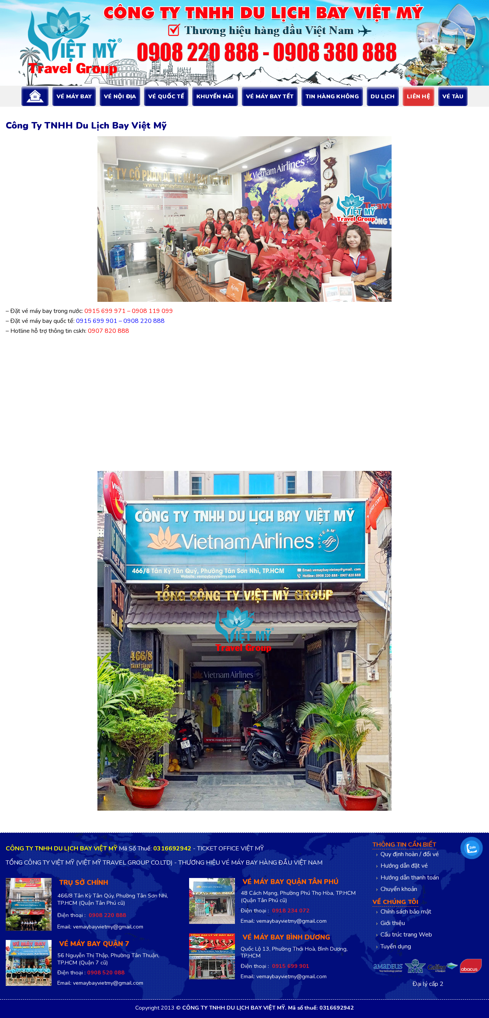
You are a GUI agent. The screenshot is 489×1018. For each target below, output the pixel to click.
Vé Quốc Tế (166, 96)
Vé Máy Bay (74, 96)
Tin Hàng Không (332, 96)
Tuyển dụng (396, 946)
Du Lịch (383, 96)
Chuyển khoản (399, 889)
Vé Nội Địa (120, 96)
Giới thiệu (393, 923)
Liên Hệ (418, 96)
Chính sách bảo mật (406, 911)
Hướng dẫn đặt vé (404, 866)
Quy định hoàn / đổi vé (410, 854)
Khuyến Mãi (215, 96)
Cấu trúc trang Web (406, 934)
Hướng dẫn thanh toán (410, 877)
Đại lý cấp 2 (428, 984)
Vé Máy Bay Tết (269, 96)
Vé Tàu (453, 96)
